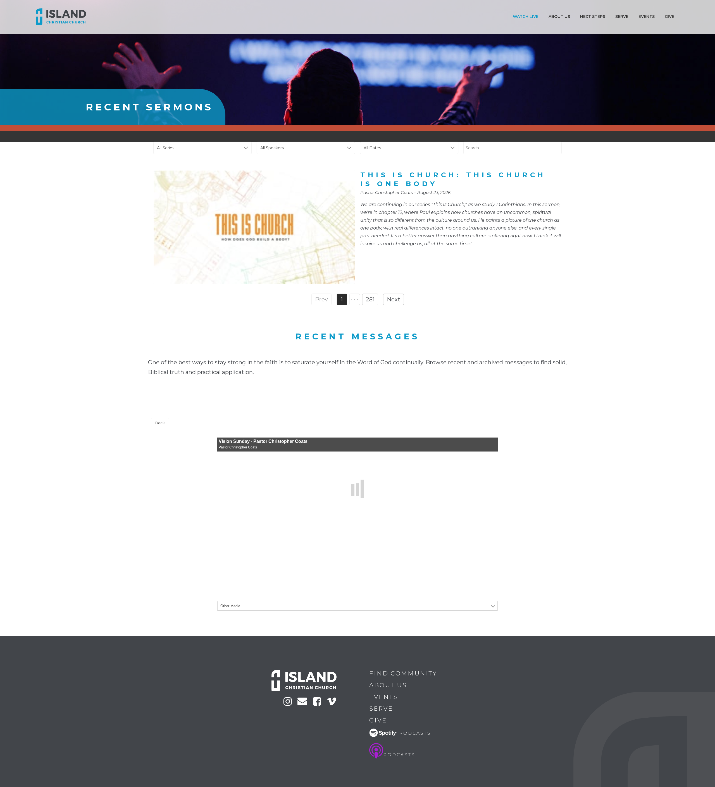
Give (669, 16)
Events (646, 16)
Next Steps (592, 16)
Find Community (403, 673)
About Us (388, 685)
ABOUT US (559, 16)
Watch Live (525, 16)
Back (160, 422)
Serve (621, 16)
